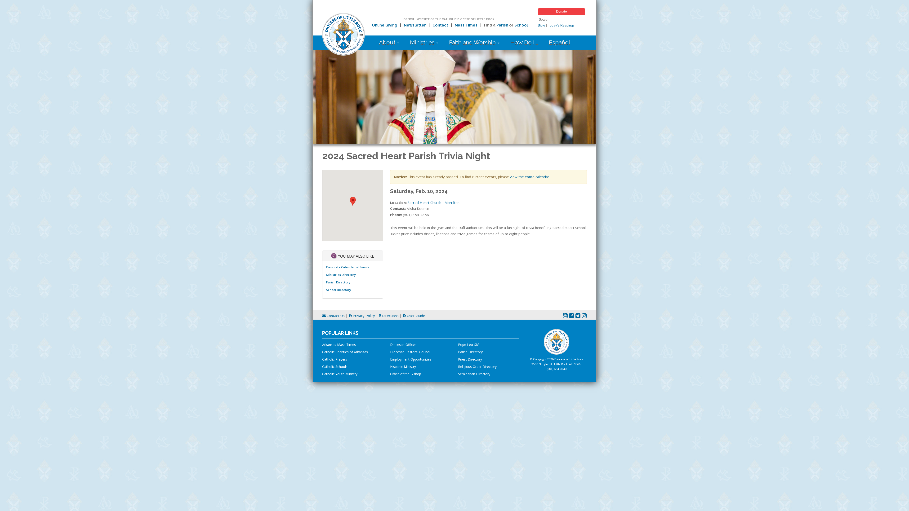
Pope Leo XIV (468, 344)
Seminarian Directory (474, 374)
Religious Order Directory (477, 366)
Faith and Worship (473, 42)
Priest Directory (470, 359)
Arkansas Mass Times (339, 344)
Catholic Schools (335, 366)
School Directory (338, 290)
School (521, 25)
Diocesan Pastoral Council (410, 352)
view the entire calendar (529, 176)
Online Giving (384, 25)
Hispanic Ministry (403, 366)
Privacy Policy (363, 315)
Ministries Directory (341, 275)
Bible (541, 25)
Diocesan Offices (403, 344)
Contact (440, 25)
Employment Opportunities (410, 359)
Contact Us (335, 315)
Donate (561, 11)
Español (559, 42)
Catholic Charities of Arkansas (345, 352)
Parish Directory (338, 282)
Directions (390, 315)
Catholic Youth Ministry (339, 374)
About (388, 42)
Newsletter (415, 25)
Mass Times (466, 25)
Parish (502, 25)
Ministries (423, 42)
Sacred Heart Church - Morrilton (433, 202)
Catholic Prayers (334, 359)
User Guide (415, 315)
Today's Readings (561, 25)
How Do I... (524, 42)
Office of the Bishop (405, 374)
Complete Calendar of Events (347, 267)
